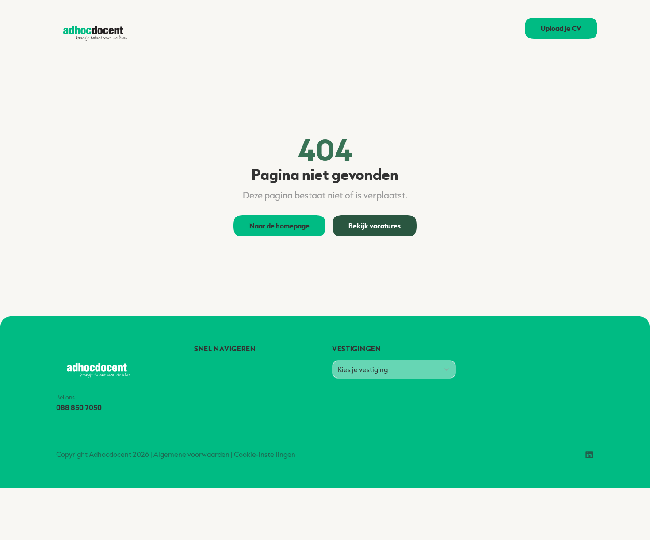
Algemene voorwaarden (191, 454)
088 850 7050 (79, 407)
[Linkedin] (589, 454)
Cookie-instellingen (264, 454)
